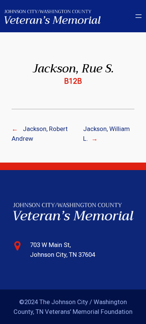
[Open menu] (138, 16)
